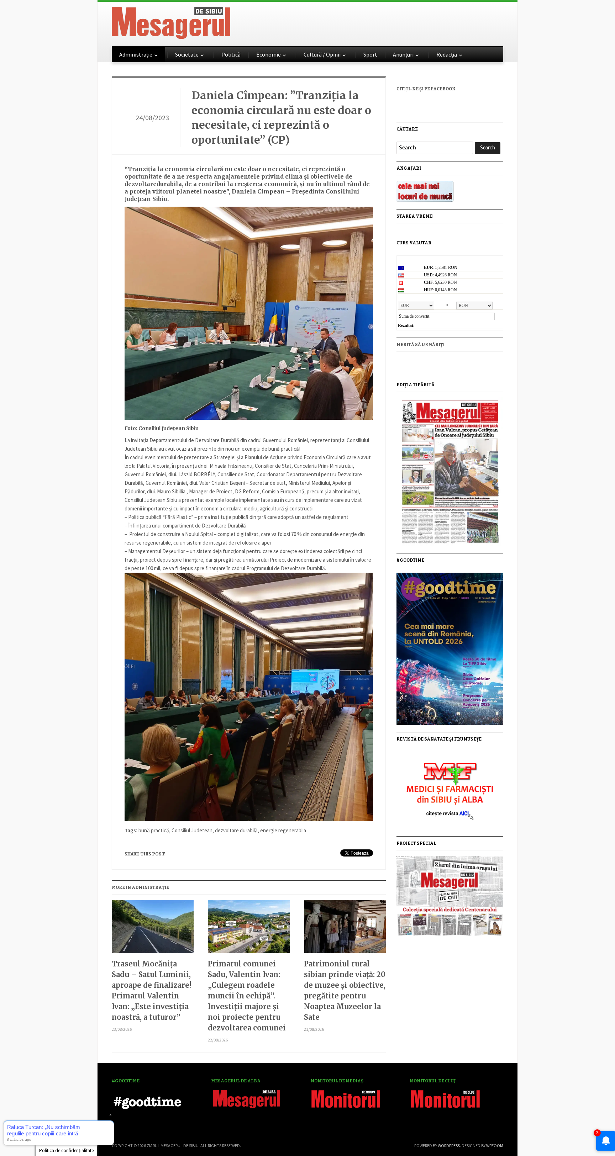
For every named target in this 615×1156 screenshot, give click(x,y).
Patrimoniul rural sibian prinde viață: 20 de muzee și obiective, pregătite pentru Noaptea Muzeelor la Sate (344, 990)
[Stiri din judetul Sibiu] (171, 21)
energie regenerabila (283, 830)
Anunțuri (403, 54)
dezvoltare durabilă (236, 830)
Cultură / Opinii (322, 54)
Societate (187, 54)
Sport (370, 54)
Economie (268, 54)
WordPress (449, 1145)
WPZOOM (494, 1145)
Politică (231, 54)
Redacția (446, 54)
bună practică (153, 830)
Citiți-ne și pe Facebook (426, 88)
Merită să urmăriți (420, 344)
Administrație (135, 54)
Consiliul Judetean (192, 830)
